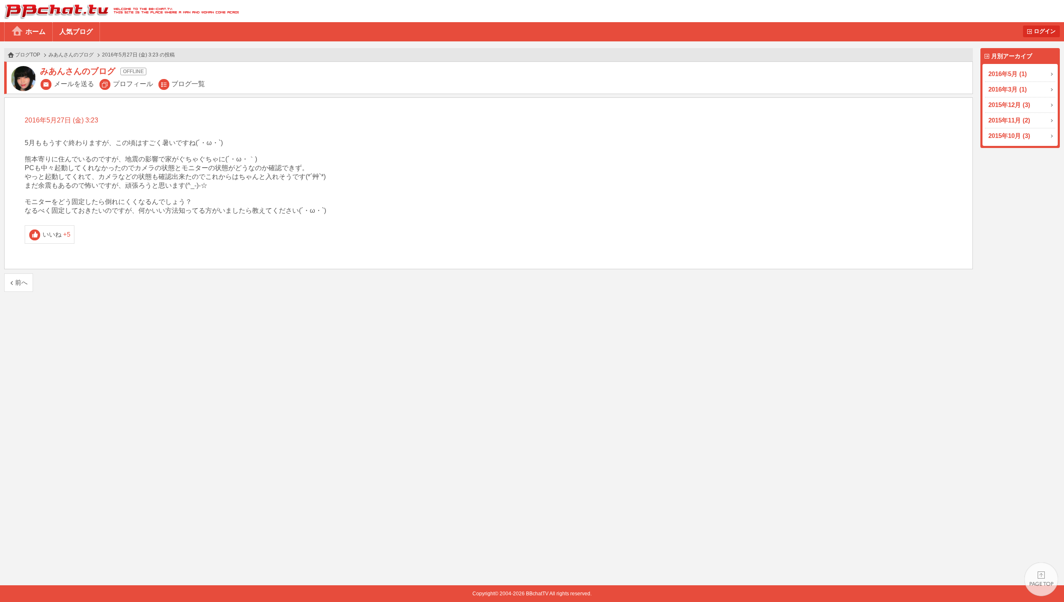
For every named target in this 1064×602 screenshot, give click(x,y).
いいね (57, 234)
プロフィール (133, 83)
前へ (21, 282)
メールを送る (74, 83)
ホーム (36, 31)
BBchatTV (119, 11)
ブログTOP (27, 55)
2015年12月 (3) (1009, 104)
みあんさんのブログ (71, 55)
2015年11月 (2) (1009, 120)
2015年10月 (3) (1009, 135)
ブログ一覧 (188, 83)
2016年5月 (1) (1007, 73)
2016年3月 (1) (1007, 89)
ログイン (1045, 31)
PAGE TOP (1041, 579)
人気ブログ (76, 31)
